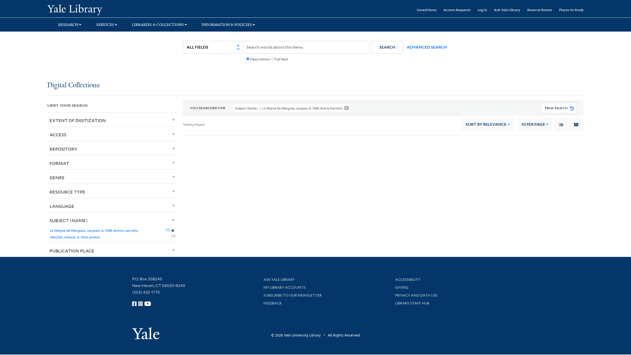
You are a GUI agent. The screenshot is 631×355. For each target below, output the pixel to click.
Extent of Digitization (78, 120)
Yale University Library (87, 9)
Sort (486, 124)
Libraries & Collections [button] (158, 24)
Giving (401, 287)
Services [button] (105, 24)
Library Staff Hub (412, 303)
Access (58, 135)
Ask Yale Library (507, 9)
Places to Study (571, 9)
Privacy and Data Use (416, 295)
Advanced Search (427, 47)
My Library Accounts (284, 287)
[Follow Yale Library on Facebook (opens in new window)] (134, 304)
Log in (482, 9)
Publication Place (72, 251)
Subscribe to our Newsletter (292, 295)
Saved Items (427, 9)
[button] (387, 47)
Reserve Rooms (539, 9)
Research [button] (68, 24)
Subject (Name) (69, 220)
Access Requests (457, 9)
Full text (281, 59)
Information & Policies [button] (227, 24)
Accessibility (407, 280)
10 (533, 124)
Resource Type (67, 192)
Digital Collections (73, 85)
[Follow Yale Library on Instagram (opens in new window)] (140, 304)
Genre (57, 177)
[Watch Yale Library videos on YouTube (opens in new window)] (147, 304)
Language (62, 206)
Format (59, 163)
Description (260, 59)
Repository (63, 149)
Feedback (272, 303)
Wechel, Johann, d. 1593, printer (75, 237)
